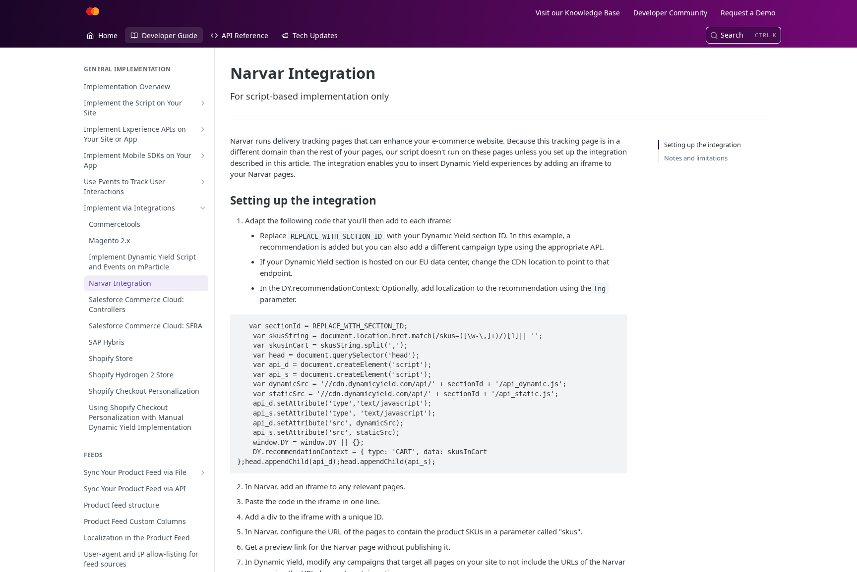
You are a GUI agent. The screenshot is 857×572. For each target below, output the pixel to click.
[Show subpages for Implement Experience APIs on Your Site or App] (203, 129)
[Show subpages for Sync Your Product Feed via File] (203, 472)
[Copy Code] (615, 323)
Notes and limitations (696, 158)
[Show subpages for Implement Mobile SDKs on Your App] (203, 155)
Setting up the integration (702, 144)
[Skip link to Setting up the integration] (223, 200)
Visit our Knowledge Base (578, 12)
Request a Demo (748, 12)
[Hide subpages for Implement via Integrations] (203, 208)
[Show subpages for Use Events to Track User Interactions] (203, 182)
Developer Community (670, 12)
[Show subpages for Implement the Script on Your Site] (203, 103)
